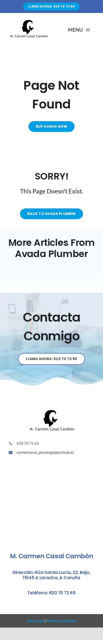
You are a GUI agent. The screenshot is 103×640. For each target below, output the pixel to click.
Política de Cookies (61, 621)
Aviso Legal (35, 621)
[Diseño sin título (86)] (29, 21)
